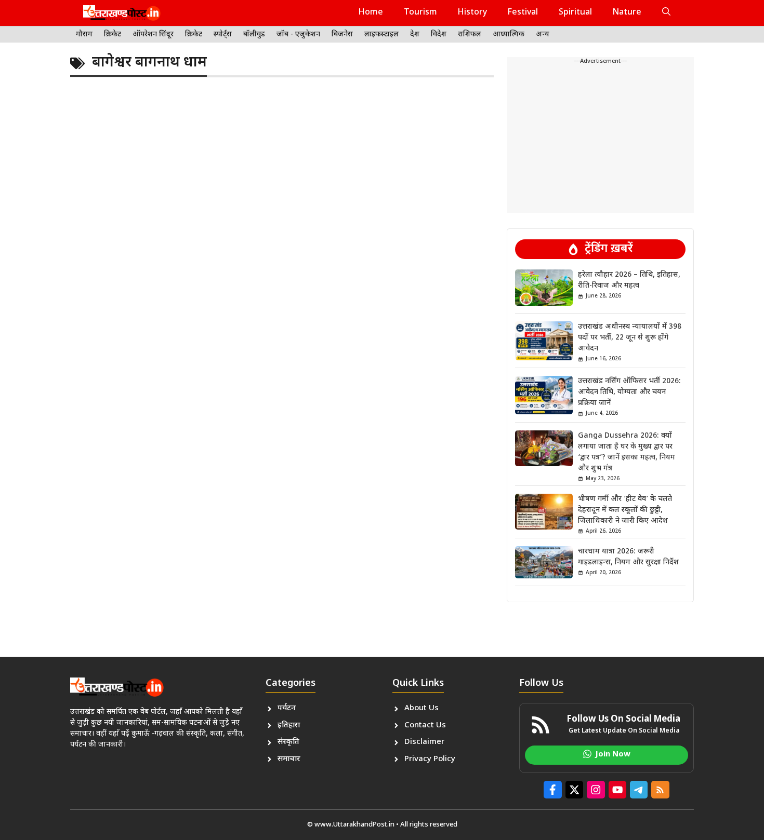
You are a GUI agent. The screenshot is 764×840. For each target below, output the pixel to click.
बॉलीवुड (254, 34)
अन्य (542, 34)
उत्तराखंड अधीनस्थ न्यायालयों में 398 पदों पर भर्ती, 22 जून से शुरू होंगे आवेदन (629, 338)
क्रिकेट (112, 34)
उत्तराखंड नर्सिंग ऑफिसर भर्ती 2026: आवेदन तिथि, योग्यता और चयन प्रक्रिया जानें (629, 392)
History (472, 12)
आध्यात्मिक (508, 34)
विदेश (438, 34)
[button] (666, 13)
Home (371, 12)
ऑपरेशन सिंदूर (153, 34)
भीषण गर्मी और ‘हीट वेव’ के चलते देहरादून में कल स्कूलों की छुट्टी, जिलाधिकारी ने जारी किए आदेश (625, 510)
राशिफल (469, 34)
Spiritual (575, 12)
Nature (627, 12)
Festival (523, 12)
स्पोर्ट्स (223, 34)
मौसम (84, 34)
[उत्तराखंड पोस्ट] (122, 13)
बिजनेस (342, 34)
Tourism (420, 12)
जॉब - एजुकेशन (298, 34)
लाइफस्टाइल (381, 34)
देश (414, 34)
